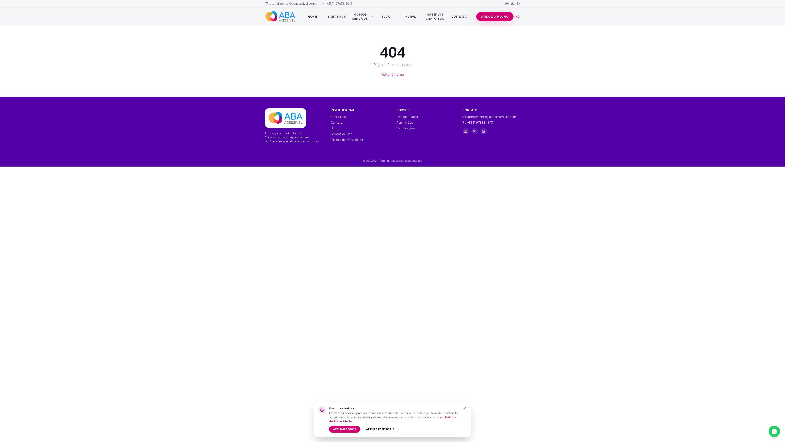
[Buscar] (518, 17)
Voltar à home (392, 75)
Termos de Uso (341, 134)
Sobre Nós (337, 16)
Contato (459, 16)
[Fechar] (465, 408)
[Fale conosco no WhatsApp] (774, 431)
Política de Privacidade (347, 140)
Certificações (406, 128)
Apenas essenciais (380, 429)
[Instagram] (507, 3)
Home (312, 16)
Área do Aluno (495, 16)
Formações (405, 122)
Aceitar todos (344, 429)
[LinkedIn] (518, 3)
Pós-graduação (407, 117)
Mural (410, 16)
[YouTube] (512, 3)
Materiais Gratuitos (435, 16)
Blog (385, 16)
